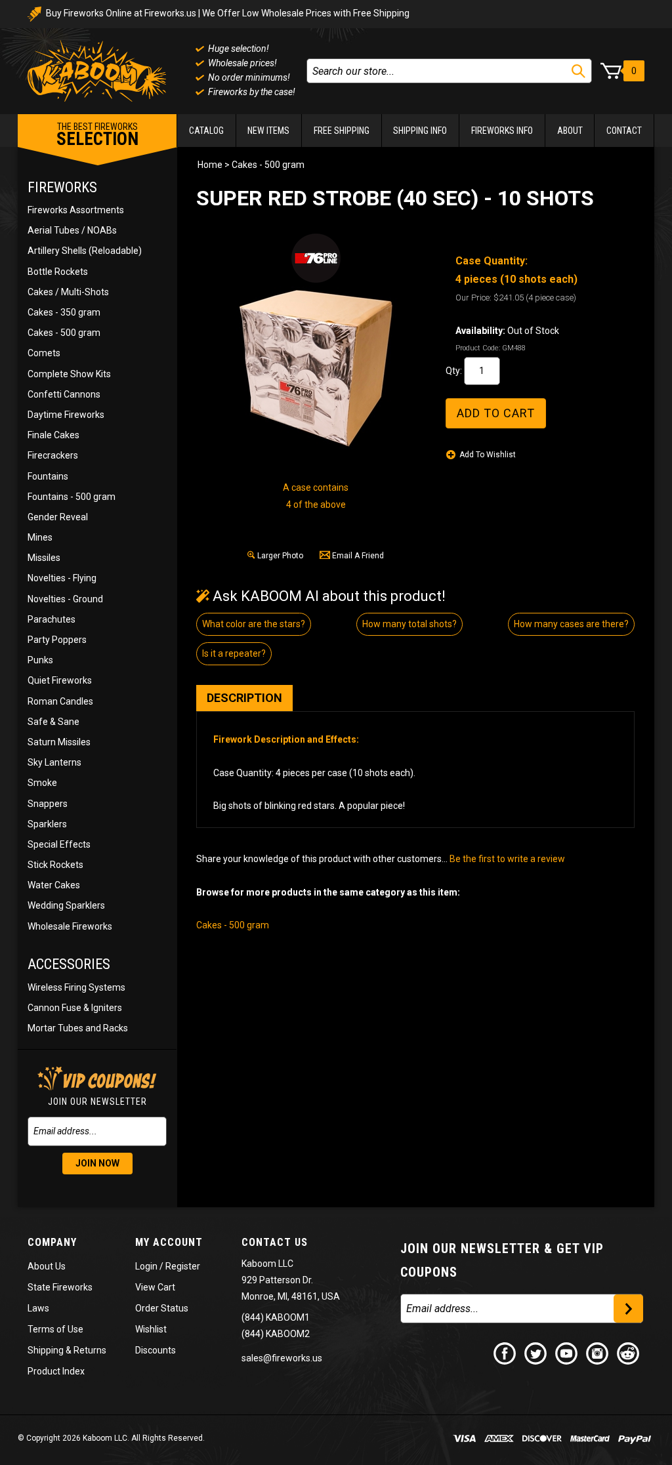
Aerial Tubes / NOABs (72, 230)
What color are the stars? (253, 624)
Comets (44, 353)
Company (52, 1242)
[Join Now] (628, 1308)
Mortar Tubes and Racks (78, 1028)
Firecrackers (53, 455)
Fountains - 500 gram (72, 496)
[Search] (578, 71)
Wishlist (151, 1329)
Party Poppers (57, 639)
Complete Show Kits (69, 374)
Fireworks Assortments (76, 210)
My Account (169, 1242)
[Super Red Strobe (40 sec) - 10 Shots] (315, 368)
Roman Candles (60, 701)
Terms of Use (55, 1329)
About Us (47, 1266)
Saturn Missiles (59, 742)
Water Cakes (54, 885)
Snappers (48, 803)
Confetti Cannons (64, 394)
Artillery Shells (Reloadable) (85, 250)
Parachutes (51, 619)
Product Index (56, 1371)
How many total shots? (409, 624)
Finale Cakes (53, 435)
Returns (90, 1350)
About (570, 130)
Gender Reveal (58, 517)
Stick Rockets (55, 864)
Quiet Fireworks (60, 680)
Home (210, 164)
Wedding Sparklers (66, 905)
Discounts (155, 1350)
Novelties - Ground (65, 599)
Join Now (97, 1163)
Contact (624, 130)
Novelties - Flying (62, 578)
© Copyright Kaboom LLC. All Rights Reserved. (111, 1438)
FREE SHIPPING (341, 130)
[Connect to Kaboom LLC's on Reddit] (628, 1353)
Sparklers (47, 824)
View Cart (155, 1287)
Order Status (161, 1308)
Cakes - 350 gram (64, 312)
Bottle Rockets (58, 271)
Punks (40, 660)
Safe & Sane (53, 721)
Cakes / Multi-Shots (68, 292)
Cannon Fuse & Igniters (75, 1007)
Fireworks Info (502, 130)
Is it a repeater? (234, 653)
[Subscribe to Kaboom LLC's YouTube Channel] (567, 1353)
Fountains (48, 476)
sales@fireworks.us (282, 1358)
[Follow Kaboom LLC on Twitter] (536, 1353)
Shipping (46, 1350)
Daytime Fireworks (66, 414)
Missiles (44, 557)
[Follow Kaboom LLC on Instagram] (597, 1353)
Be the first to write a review (507, 859)
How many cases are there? (571, 624)
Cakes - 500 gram (64, 332)
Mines (40, 537)
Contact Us (275, 1242)
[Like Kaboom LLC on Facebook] (505, 1353)
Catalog (206, 130)
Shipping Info (420, 130)
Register (182, 1266)
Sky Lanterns (54, 762)
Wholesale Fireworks (70, 926)
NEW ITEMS (268, 130)
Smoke (42, 782)
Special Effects (59, 844)
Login (146, 1266)
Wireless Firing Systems (76, 987)
